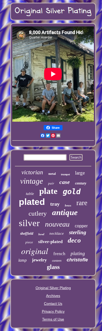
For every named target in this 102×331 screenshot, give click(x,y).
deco (74, 240)
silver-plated (50, 241)
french (59, 253)
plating (78, 253)
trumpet (65, 174)
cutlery (38, 213)
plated (32, 202)
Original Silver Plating (53, 288)
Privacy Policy (53, 311)
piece (29, 242)
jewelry (39, 259)
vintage (31, 181)
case (64, 182)
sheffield (26, 233)
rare (81, 203)
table (30, 194)
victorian (32, 172)
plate (48, 191)
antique (65, 212)
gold (72, 191)
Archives (53, 296)
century (80, 183)
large (80, 173)
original (34, 250)
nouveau (57, 224)
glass (53, 266)
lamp (22, 260)
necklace (56, 233)
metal (52, 174)
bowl (41, 234)
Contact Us (53, 303)
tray (55, 204)
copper (81, 226)
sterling (77, 232)
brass (68, 205)
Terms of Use (53, 319)
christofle (77, 259)
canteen (56, 260)
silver (29, 223)
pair (51, 183)
